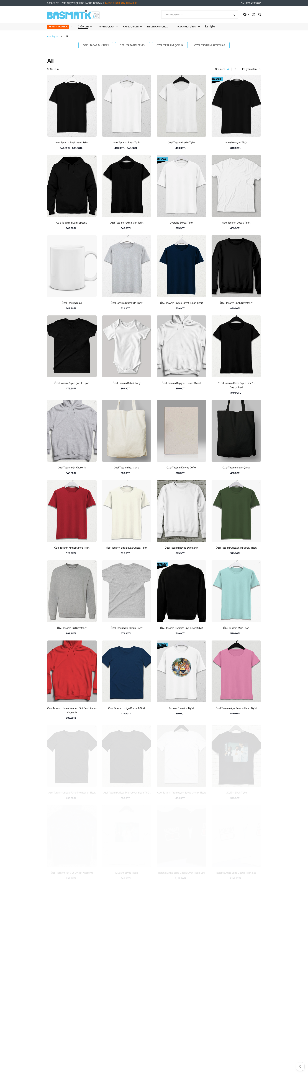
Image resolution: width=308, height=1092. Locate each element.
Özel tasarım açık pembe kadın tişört (236, 708)
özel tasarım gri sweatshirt (71, 627)
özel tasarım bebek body (126, 383)
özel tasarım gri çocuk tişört (126, 627)
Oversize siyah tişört (236, 142)
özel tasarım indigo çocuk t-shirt (126, 708)
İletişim (210, 26)
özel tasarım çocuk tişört (236, 222)
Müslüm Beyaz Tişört (126, 872)
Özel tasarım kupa (72, 302)
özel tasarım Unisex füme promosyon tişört (72, 792)
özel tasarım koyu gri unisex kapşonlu (72, 872)
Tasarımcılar (105, 26)
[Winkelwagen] (259, 14)
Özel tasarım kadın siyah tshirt (126, 222)
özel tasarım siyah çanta (236, 467)
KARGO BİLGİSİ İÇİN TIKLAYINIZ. (121, 3)
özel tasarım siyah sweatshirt (236, 302)
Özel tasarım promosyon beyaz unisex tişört (181, 792)
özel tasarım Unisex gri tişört (127, 302)
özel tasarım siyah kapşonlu (71, 222)
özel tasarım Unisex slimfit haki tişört (236, 547)
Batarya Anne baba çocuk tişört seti (236, 872)
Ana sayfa (52, 36)
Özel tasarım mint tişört (236, 627)
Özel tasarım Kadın (96, 45)
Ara (233, 15)
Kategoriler (130, 26)
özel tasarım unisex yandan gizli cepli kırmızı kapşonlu (71, 710)
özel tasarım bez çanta (127, 467)
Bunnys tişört (181, 952)
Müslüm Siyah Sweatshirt (126, 1033)
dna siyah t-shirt (236, 1033)
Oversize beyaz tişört (181, 222)
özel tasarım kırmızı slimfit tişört (71, 547)
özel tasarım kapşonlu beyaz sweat (181, 383)
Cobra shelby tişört (236, 952)
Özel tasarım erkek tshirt (126, 142)
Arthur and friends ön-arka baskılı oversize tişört (181, 1035)
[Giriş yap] (253, 14)
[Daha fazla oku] (246, 14)
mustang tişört (127, 952)
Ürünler (83, 26)
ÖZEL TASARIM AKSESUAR (209, 45)
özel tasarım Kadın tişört (181, 142)
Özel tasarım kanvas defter (181, 467)
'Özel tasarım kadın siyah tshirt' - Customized (236, 385)
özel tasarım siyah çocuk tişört (71, 383)
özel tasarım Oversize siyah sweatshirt (181, 627)
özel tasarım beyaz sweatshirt (181, 547)
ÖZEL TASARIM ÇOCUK (169, 45)
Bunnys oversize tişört (181, 708)
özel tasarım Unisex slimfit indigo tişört (181, 302)
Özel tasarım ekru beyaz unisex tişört (126, 547)
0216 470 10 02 (253, 3)
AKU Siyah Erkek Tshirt (72, 1033)
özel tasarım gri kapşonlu (72, 467)
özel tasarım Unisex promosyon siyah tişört (126, 792)
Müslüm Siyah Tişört (236, 792)
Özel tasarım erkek (132, 45)
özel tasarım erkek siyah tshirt (72, 142)
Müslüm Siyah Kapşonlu (71, 952)
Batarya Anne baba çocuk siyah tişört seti (181, 872)
